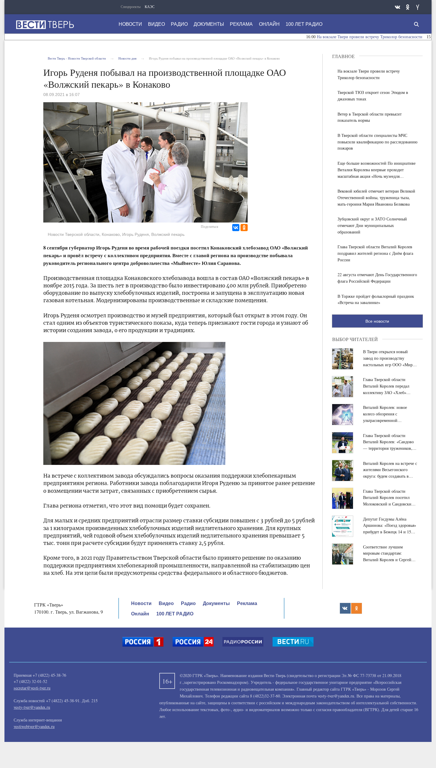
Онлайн (269, 24)
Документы (209, 24)
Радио (179, 24)
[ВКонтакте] (235, 227)
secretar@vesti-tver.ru (32, 688)
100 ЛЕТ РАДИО (304, 24)
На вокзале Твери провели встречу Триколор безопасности (350, 37)
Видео (156, 24)
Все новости (377, 321)
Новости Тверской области (73, 234)
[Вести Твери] (44, 24)
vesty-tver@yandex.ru (32, 707)
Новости (130, 24)
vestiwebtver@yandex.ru (34, 726)
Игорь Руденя (135, 234)
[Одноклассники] (244, 227)
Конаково (111, 234)
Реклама (241, 24)
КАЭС (150, 6)
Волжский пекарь (167, 234)
